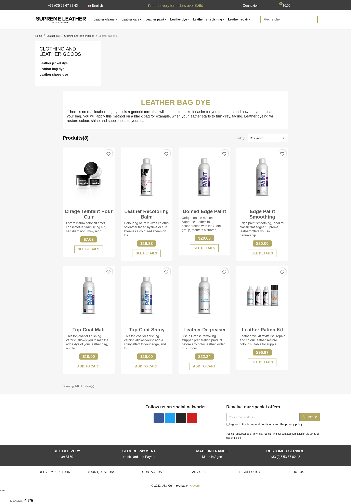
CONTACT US (152, 472)
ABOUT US (296, 472)
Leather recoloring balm (146, 214)
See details (88, 249)
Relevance (268, 138)
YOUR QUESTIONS (101, 472)
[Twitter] (170, 418)
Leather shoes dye (53, 74)
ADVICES (199, 472)
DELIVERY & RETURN (54, 472)
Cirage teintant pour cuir (89, 214)
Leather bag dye (51, 69)
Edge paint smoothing (262, 214)
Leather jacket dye (53, 63)
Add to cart (88, 366)
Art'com (195, 485)
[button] (60, 5)
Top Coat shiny (147, 329)
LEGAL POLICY (249, 472)
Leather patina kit (262, 329)
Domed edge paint (204, 211)
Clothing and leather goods (60, 51)
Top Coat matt (89, 329)
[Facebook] (159, 418)
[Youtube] (192, 418)
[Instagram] (181, 418)
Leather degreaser (204, 329)
